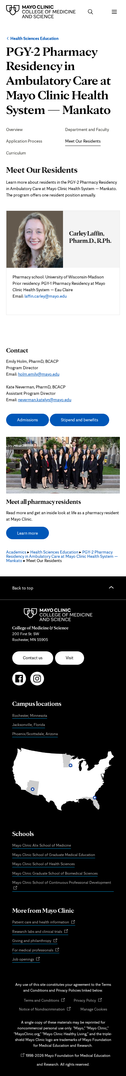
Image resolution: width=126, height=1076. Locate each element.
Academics (16, 552)
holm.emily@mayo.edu (38, 374)
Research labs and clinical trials (40, 932)
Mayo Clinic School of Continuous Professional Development (63, 885)
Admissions (27, 419)
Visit (69, 657)
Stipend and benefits (79, 419)
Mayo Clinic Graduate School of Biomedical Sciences (55, 873)
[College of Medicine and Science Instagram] (37, 681)
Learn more (27, 533)
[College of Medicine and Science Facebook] (19, 681)
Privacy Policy (88, 1000)
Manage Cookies (93, 1009)
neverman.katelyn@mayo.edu (44, 399)
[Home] (42, 11)
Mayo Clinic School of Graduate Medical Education (53, 854)
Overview (14, 129)
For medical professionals (35, 950)
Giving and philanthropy (34, 941)
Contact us (33, 657)
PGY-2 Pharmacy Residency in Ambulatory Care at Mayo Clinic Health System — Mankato (62, 556)
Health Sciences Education (34, 38)
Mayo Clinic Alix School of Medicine (41, 845)
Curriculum (16, 152)
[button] (90, 12)
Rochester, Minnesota (29, 715)
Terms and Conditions (44, 1000)
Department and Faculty (87, 129)
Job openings (26, 959)
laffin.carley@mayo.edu (45, 296)
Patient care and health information (43, 922)
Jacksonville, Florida (28, 724)
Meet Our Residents (83, 141)
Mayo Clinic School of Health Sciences (43, 864)
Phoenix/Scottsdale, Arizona (35, 733)
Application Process (24, 141)
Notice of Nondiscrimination (45, 1009)
